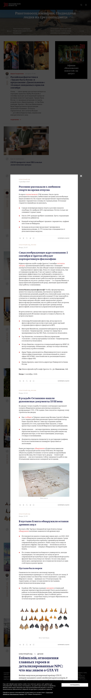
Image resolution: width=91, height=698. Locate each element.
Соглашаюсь (75, 685)
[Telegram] (30, 238)
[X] (27, 238)
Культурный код (24, 179)
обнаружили (39, 448)
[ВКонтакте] (20, 238)
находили (50, 588)
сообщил (28, 417)
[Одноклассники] (23, 238)
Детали (40, 654)
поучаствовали (32, 194)
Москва (33, 244)
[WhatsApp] (33, 238)
